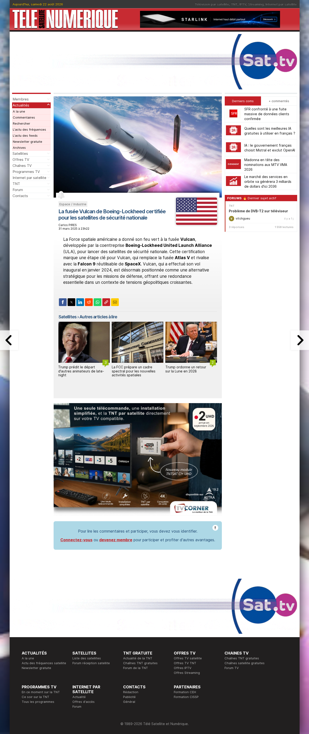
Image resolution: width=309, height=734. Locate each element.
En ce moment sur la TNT (41, 692)
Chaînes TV (22, 165)
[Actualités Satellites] (196, 223)
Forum (18, 189)
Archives (19, 148)
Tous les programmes (38, 702)
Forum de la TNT (135, 668)
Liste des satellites (86, 658)
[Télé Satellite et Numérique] (65, 19)
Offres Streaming (187, 673)
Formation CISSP (186, 697)
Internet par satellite (281, 4)
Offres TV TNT (185, 663)
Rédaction (130, 692)
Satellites (20, 153)
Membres (21, 99)
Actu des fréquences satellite (44, 663)
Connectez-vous (76, 539)
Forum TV (232, 668)
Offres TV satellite (188, 658)
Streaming (256, 4)
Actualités (21, 105)
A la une (19, 111)
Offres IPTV (182, 668)
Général (129, 702)
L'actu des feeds (25, 135)
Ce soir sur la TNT (35, 697)
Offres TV (21, 159)
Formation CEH (185, 692)
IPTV (242, 4)
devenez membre (115, 539)
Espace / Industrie (72, 204)
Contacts (20, 195)
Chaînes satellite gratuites (245, 663)
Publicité (129, 697)
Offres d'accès (83, 702)
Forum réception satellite (91, 663)
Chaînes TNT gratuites (140, 663)
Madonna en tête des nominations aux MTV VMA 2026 (265, 164)
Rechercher (21, 123)
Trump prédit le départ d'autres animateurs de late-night (81, 371)
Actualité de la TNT (137, 658)
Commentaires (24, 117)
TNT (234, 4)
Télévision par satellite (212, 4)
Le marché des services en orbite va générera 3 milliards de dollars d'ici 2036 (267, 181)
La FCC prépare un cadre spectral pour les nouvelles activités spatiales (133, 371)
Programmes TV (26, 171)
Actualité (79, 697)
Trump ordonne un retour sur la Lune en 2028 (185, 369)
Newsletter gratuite (27, 141)
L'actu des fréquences (29, 129)
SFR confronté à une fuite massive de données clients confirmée (266, 114)
